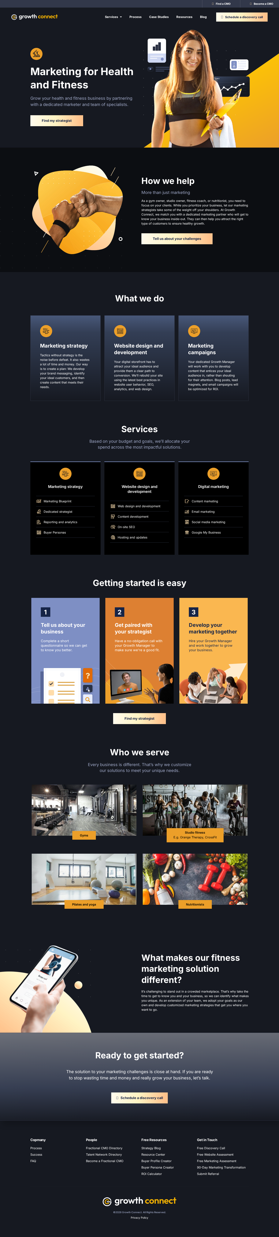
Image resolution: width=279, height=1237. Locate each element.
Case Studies (159, 17)
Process (135, 17)
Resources (184, 17)
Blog (203, 17)
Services (111, 17)
